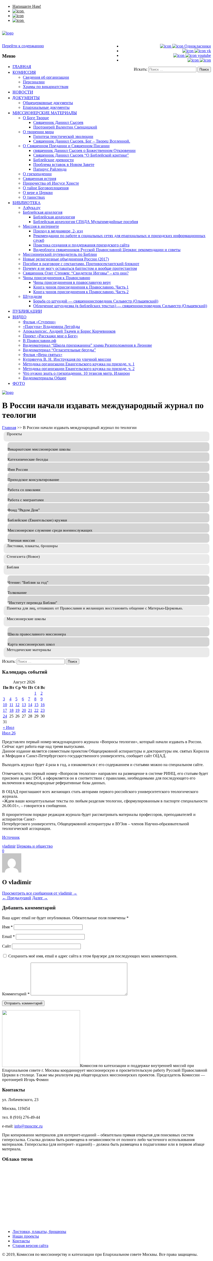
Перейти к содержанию (23, 46)
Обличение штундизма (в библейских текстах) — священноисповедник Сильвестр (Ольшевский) (120, 306)
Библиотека (26, 202)
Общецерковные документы (48, 102)
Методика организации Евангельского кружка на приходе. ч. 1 (79, 364)
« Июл (8, 727)
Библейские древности (53, 160)
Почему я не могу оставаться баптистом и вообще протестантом (80, 268)
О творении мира (38, 132)
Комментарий (16, 994)
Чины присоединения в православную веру (72, 282)
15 (36, 704)
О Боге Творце (36, 118)
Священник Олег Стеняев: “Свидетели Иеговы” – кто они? (76, 273)
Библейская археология (54, 217)
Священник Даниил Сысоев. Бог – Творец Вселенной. (81, 141)
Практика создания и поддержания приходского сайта (81, 245)
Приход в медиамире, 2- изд (58, 231)
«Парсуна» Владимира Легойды (51, 326)
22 (36, 710)
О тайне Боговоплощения (46, 188)
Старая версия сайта (30, 1245)
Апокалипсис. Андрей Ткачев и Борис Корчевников (69, 331)
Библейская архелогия (42, 212)
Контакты (21, 1241)
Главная (21, 66)
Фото (18, 383)
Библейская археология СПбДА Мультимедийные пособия (85, 221)
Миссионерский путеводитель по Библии (60, 254)
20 (24, 710)
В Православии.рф (39, 340)
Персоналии (34, 82)
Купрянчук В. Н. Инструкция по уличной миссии (67, 359)
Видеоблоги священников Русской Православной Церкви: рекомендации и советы (107, 249)
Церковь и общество (35, 846)
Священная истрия (39, 178)
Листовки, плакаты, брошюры (39, 1231)
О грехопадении (37, 174)
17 (5, 710)
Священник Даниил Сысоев (58, 122)
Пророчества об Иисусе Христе (51, 183)
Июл (6, 733)
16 (43, 704)
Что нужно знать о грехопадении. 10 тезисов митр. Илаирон (76, 373)
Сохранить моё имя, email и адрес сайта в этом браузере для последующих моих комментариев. (92, 956)
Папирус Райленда (49, 169)
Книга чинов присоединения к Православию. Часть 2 (81, 292)
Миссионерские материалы (44, 113)
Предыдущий (16, 898)
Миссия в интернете (41, 226)
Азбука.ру (32, 207)
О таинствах (34, 197)
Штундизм (32, 296)
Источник (11, 837)
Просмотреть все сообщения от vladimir (39, 893)
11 (11, 704)
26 (13, 733)
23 (43, 710)
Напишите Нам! (26, 6)
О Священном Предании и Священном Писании (66, 146)
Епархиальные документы (46, 107)
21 (30, 710)
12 (17, 704)
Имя (7, 927)
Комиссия (24, 72)
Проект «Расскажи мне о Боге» (50, 336)
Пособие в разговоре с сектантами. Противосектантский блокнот (81, 263)
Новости (22, 92)
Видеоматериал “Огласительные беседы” (59, 350)
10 (5, 704)
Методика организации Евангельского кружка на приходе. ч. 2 (79, 368)
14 (30, 704)
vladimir (9, 846)
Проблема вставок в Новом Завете (63, 164)
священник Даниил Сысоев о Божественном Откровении (84, 150)
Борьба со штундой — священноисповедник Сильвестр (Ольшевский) (95, 301)
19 (17, 710)
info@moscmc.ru (28, 1126)
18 (11, 710)
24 (5, 716)
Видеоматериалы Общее (44, 378)
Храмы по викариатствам (45, 86)
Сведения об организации (46, 77)
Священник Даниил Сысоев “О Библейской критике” (81, 155)
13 (24, 704)
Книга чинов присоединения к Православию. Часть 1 (81, 287)
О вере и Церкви (38, 192)
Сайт (6, 946)
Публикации (27, 311)
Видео (19, 317)
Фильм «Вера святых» (42, 354)
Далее (40, 898)
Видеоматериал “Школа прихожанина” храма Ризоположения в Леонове (87, 345)
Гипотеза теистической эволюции (63, 136)
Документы (26, 97)
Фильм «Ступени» (39, 322)
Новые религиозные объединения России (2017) (66, 259)
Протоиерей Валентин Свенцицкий (65, 127)
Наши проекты (25, 1236)
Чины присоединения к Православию (56, 278)
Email (8, 936)
